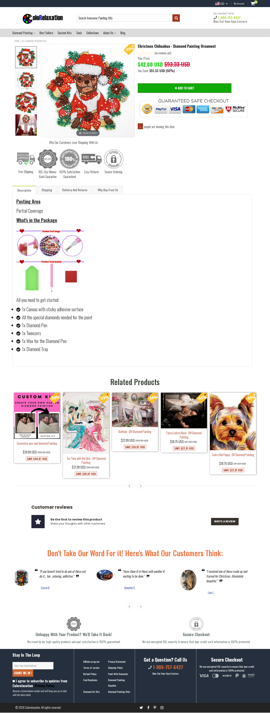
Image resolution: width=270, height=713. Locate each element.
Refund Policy (89, 674)
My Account (239, 3)
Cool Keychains (90, 680)
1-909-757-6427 (228, 17)
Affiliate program (91, 661)
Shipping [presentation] (47, 190)
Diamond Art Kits (91, 692)
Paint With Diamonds (118, 674)
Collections (92, 33)
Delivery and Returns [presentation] (74, 190)
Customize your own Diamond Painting (37, 443)
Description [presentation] (24, 190)
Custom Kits (65, 33)
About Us (108, 33)
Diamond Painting (22, 33)
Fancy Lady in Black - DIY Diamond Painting (183, 435)
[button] (154, 53)
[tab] (24, 190)
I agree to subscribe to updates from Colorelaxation (39, 683)
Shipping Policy (115, 668)
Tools (79, 33)
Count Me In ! (23, 673)
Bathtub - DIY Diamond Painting (134, 431)
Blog (122, 33)
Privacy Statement (117, 661)
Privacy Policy (44, 685)
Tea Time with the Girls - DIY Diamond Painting (86, 460)
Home (16, 41)
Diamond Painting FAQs (119, 692)
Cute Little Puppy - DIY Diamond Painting (233, 455)
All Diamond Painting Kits (34, 41)
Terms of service (91, 668)
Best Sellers (46, 33)
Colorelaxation (32, 707)
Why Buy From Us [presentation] (108, 190)
